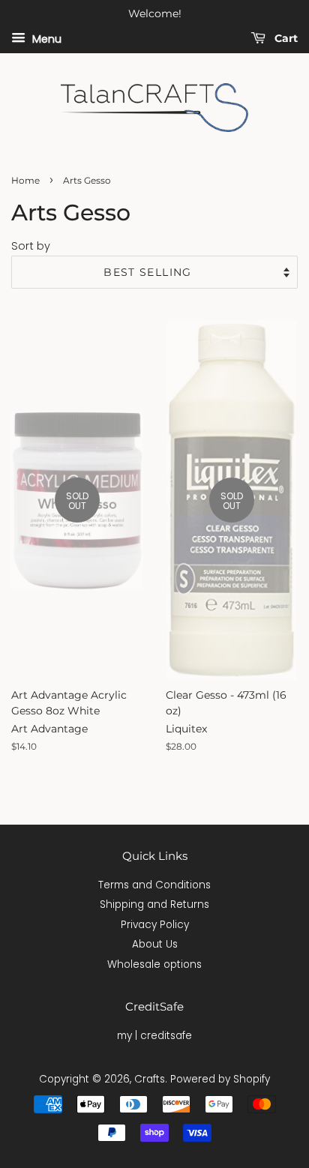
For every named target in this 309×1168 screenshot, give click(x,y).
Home (25, 180)
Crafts (149, 1079)
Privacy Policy (155, 925)
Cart (285, 38)
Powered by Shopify (220, 1079)
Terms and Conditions (154, 885)
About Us (155, 944)
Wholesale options (154, 964)
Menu (45, 38)
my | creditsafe (154, 1036)
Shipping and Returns (154, 904)
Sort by (30, 245)
